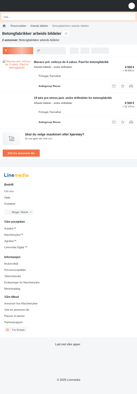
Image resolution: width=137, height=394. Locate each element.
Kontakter (10, 203)
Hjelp (7, 197)
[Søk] (131, 16)
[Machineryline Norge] (25, 6)
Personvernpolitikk (15, 269)
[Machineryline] (4, 26)
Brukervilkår (11, 263)
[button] (131, 6)
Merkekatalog (12, 288)
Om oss (9, 191)
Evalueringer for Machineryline (22, 282)
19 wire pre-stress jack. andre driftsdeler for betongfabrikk (73, 97)
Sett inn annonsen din (21, 153)
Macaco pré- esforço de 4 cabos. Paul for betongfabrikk (71, 62)
